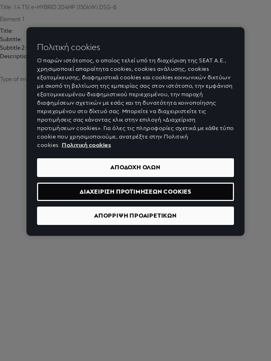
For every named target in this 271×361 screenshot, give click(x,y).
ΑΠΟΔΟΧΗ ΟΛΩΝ (135, 167)
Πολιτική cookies (86, 145)
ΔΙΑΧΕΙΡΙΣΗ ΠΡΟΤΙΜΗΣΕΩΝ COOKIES (135, 191)
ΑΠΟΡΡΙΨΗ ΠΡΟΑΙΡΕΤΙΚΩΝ (135, 215)
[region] (135, 131)
